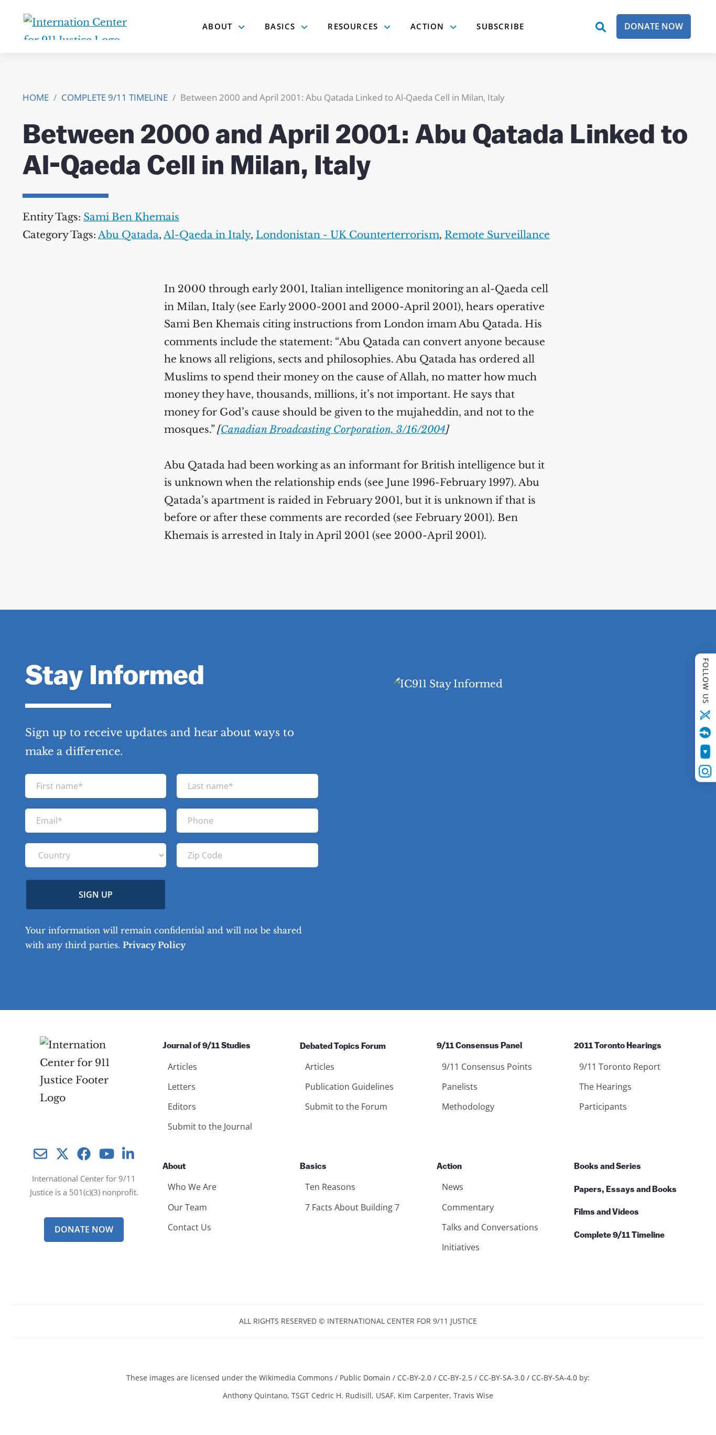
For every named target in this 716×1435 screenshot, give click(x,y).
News (452, 1187)
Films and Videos (606, 1212)
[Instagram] (705, 771)
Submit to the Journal (210, 1126)
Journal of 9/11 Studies (206, 1046)
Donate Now (653, 26)
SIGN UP (96, 894)
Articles (182, 1066)
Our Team (187, 1207)
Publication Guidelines (349, 1086)
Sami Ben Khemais (131, 217)
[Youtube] (705, 751)
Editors (182, 1106)
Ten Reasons (330, 1187)
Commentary (468, 1207)
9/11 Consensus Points (487, 1066)
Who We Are (192, 1187)
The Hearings (605, 1086)
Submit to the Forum (346, 1106)
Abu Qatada (128, 235)
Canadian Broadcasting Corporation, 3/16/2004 (333, 429)
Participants (603, 1106)
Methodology (468, 1106)
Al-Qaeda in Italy (207, 235)
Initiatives (461, 1247)
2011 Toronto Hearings (617, 1046)
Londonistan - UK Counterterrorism (347, 235)
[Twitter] (705, 714)
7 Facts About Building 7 (352, 1207)
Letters (182, 1086)
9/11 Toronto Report (619, 1066)
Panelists (460, 1086)
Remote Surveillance (497, 235)
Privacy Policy (154, 945)
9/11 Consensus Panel (479, 1046)
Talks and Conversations (490, 1227)
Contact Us (189, 1227)
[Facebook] (705, 732)
